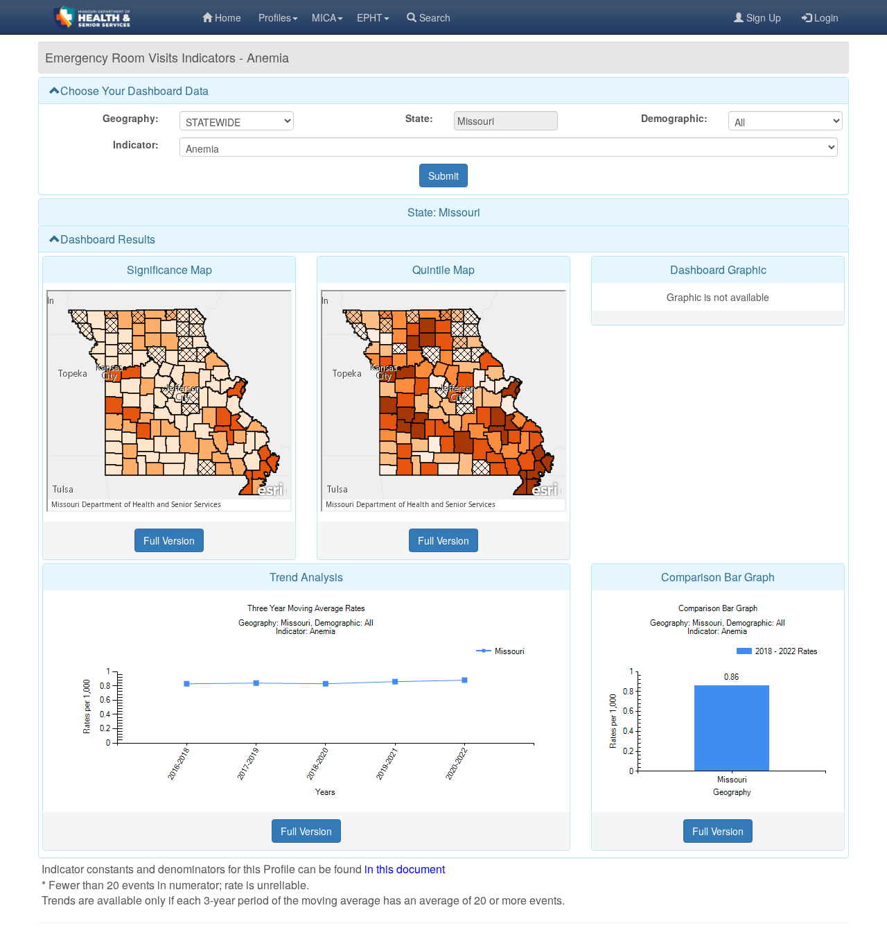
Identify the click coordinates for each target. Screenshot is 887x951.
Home (228, 17)
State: (419, 118)
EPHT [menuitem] (370, 17)
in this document (405, 869)
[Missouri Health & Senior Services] (120, 17)
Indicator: (136, 144)
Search (434, 17)
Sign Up (763, 17)
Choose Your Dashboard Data (134, 90)
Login (826, 17)
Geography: (131, 118)
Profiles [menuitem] (274, 17)
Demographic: (674, 118)
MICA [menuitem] (324, 17)
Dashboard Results (107, 239)
